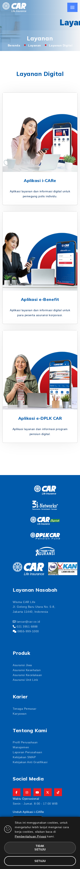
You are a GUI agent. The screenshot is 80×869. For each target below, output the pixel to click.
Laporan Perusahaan (27, 752)
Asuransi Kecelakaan (27, 674)
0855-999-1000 (28, 631)
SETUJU (40, 861)
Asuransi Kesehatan (27, 669)
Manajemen (21, 747)
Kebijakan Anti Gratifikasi (30, 761)
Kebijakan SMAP (24, 756)
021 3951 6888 (27, 626)
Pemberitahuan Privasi (30, 836)
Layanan (34, 45)
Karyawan (19, 713)
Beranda (14, 45)
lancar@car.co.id (28, 621)
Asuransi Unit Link (25, 679)
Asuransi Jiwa (22, 664)
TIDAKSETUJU (40, 847)
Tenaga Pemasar (24, 708)
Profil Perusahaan (25, 742)
